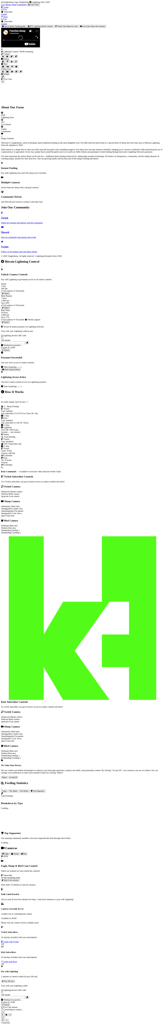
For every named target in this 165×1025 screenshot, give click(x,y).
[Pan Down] (3, 1017)
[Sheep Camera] (3, 56)
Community (22, 4)
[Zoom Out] (7, 1020)
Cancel (6, 350)
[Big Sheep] (3, 71)
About (13, 4)
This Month (24, 791)
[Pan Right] (10, 1014)
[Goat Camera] (12, 56)
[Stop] (6, 1014)
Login (6, 7)
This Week (13, 791)
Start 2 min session (10, 880)
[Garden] (7, 61)
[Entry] (3, 61)
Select (6, 293)
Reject (4, 777)
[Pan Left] (2, 1014)
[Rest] (8, 66)
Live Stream (6, 4)
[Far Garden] (12, 61)
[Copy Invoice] (27, 342)
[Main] (3, 66)
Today (4, 791)
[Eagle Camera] (16, 56)
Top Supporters (38, 791)
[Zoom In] (3, 1020)
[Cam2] (16, 66)
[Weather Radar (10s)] (3, 76)
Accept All (13, 777)
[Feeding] (12, 66)
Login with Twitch (11, 942)
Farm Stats (34, 5)
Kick (5, 17)
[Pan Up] (3, 1012)
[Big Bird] (12, 71)
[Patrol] (16, 61)
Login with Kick (10, 962)
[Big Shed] (7, 71)
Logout (4, 14)
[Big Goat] (16, 71)
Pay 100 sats (9, 981)
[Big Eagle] (21, 71)
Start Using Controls (12, 370)
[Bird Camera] (7, 56)
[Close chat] (2, 81)
